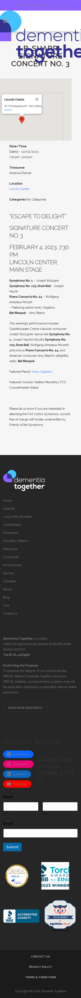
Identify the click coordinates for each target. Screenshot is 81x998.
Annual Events (12, 565)
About (7, 589)
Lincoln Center (19, 189)
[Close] (37, 99)
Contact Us (40, 956)
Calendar (18, 5)
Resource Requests (25, 707)
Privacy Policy (40, 967)
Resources (10, 549)
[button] (22, 120)
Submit (12, 847)
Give (53, 5)
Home (7, 500)
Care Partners (12, 524)
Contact (63, 5)
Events (8, 109)
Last (45, 813)
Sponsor (9, 573)
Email (9, 824)
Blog (6, 597)
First (6, 813)
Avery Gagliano (42, 371)
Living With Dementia (17, 516)
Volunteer (9, 581)
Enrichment (10, 532)
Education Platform (37, 5)
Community (11, 557)
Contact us (10, 613)
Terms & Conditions (40, 977)
